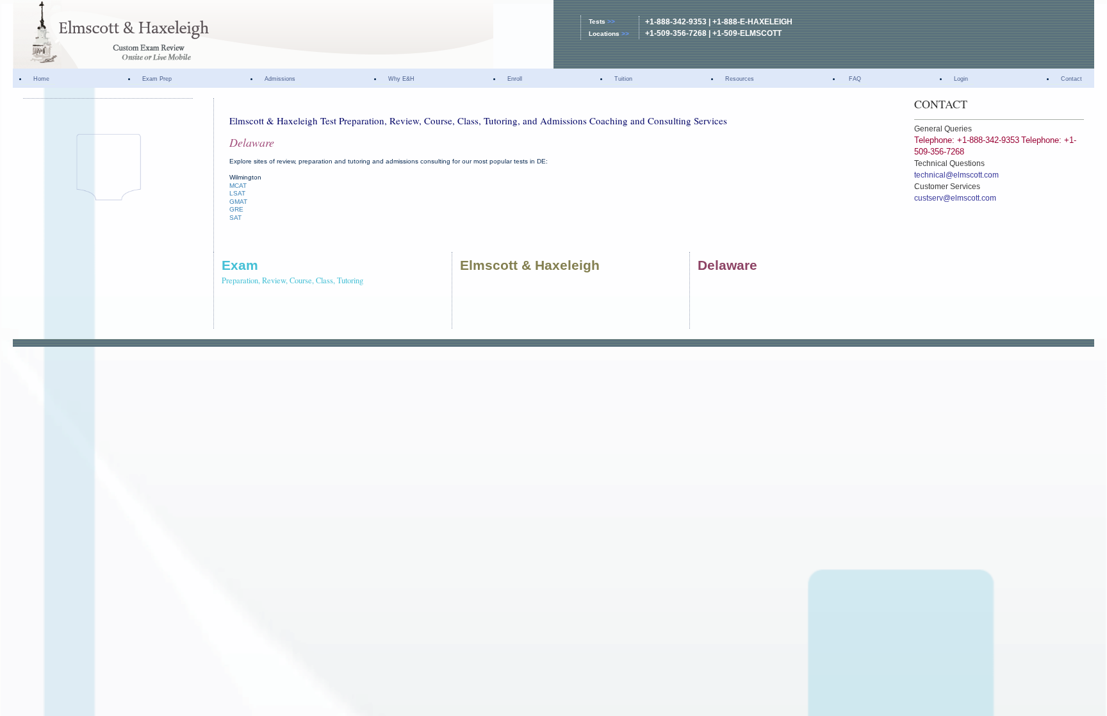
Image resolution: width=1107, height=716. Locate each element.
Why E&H (401, 79)
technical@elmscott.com (956, 175)
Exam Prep (157, 79)
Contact (1071, 79)
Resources (739, 79)
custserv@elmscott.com (955, 198)
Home (41, 79)
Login (961, 79)
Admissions (280, 79)
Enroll (514, 79)
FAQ (854, 79)
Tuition (623, 79)
